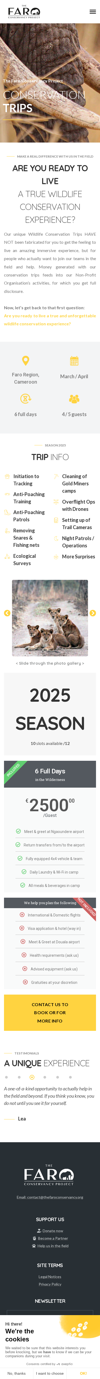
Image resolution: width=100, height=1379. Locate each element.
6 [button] (71, 1077)
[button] (7, 612)
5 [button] (58, 1077)
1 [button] (7, 1077)
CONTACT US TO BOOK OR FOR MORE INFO (50, 1012)
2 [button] (19, 1077)
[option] (50, 1102)
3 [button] (32, 1077)
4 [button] (45, 1077)
